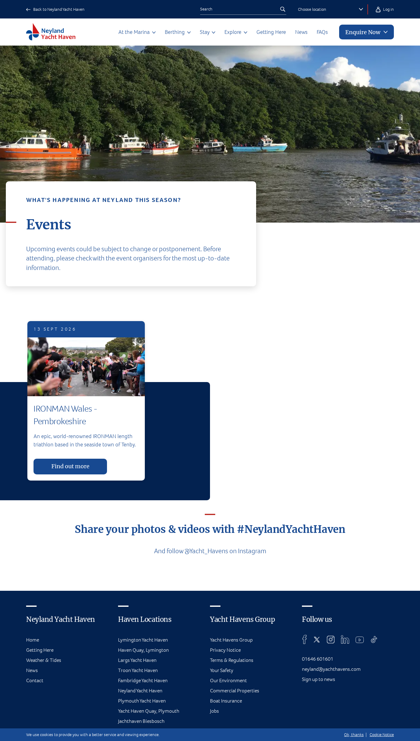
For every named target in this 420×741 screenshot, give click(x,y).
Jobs (214, 711)
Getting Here (271, 32)
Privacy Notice (225, 650)
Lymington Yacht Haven (143, 639)
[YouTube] (359, 639)
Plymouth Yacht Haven (142, 700)
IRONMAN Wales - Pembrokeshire (65, 415)
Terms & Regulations (231, 660)
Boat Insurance (226, 700)
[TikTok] (374, 639)
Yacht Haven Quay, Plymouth (148, 711)
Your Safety (221, 670)
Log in (388, 9)
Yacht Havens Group (231, 639)
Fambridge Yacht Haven (143, 680)
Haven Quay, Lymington (143, 650)
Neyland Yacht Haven (140, 690)
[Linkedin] (345, 639)
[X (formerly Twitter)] (317, 639)
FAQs (322, 32)
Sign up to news (318, 679)
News (301, 32)
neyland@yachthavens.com (331, 669)
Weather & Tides (43, 660)
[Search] (282, 9)
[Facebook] (304, 639)
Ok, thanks (354, 735)
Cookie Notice (382, 735)
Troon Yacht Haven (138, 670)
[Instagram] (331, 639)
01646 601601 (317, 658)
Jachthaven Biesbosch (141, 721)
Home (32, 639)
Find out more (70, 466)
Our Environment (228, 680)
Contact (34, 680)
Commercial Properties (234, 690)
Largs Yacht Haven (137, 660)
